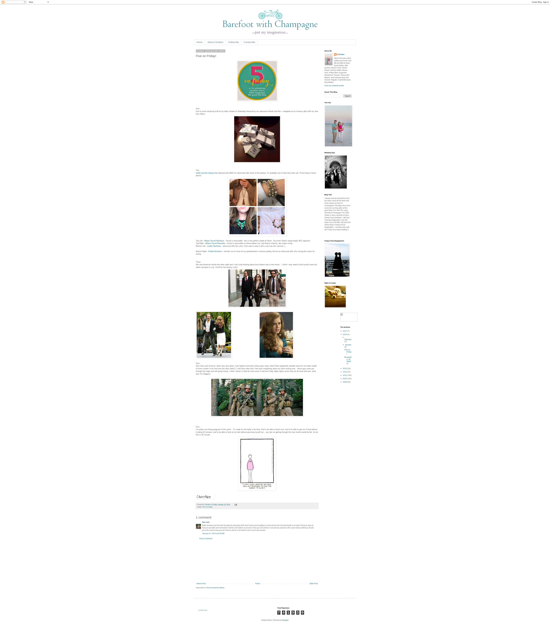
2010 (345, 379)
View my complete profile (334, 86)
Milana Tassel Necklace (214, 241)
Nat (203, 522)
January (348, 345)
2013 (345, 369)
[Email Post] (235, 504)
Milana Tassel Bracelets (215, 243)
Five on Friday (207, 507)
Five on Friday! (347, 352)
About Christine (215, 42)
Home (200, 42)
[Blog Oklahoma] (349, 321)
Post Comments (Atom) (215, 588)
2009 (345, 382)
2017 (345, 331)
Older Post (314, 584)
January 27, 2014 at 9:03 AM (213, 534)
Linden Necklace (214, 246)
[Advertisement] (257, 561)
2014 (345, 334)
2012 (345, 372)
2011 (345, 375)
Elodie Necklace (215, 251)
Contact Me (249, 42)
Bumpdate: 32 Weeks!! (347, 360)
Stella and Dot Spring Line (206, 173)
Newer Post (201, 584)
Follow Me (233, 42)
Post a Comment (205, 539)
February (347, 339)
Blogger (285, 620)
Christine (340, 54)
